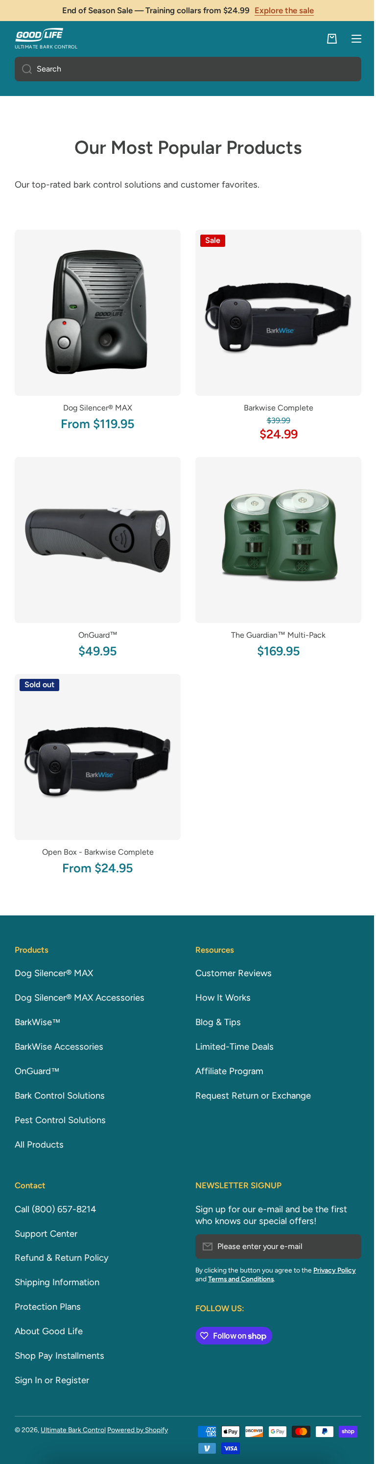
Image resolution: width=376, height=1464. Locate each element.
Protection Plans (48, 1306)
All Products (39, 1144)
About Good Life (49, 1331)
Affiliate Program (226, 1071)
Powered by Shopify (137, 1430)
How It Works (219, 997)
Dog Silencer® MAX (95, 404)
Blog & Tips (214, 1022)
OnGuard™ (96, 627)
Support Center (46, 1233)
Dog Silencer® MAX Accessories (79, 997)
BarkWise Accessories (59, 1046)
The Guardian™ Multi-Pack (273, 627)
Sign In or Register (52, 1380)
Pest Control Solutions (60, 1120)
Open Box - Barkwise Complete (96, 840)
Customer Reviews (230, 973)
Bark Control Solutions (60, 1095)
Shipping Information (57, 1282)
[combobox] (184, 69)
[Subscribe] (341, 1246)
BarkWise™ (38, 1022)
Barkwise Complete (272, 404)
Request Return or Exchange (249, 1095)
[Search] (23, 69)
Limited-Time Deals (231, 1046)
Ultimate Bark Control (73, 1430)
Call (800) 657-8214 (55, 1209)
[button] (324, 39)
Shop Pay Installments (59, 1355)
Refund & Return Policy (62, 1257)
